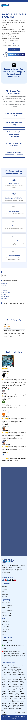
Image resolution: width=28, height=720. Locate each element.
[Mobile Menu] (26, 5)
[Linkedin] (8, 580)
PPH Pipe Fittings (5, 296)
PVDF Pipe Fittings (5, 284)
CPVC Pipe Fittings (5, 292)
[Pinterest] (15, 580)
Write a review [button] (5, 371)
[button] (3, 330)
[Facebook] (3, 580)
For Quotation (8, 640)
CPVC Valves (4, 294)
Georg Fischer (14, 43)
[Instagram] (10, 580)
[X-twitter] (13, 580)
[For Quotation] (3, 640)
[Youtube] (6, 580)
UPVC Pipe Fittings (5, 288)
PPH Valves (4, 298)
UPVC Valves (4, 290)
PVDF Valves (4, 286)
